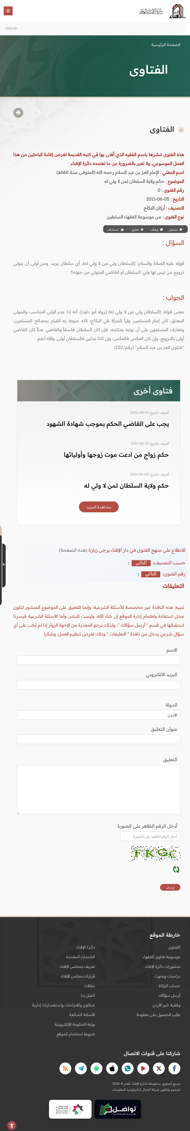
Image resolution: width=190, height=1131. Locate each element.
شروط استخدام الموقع (76, 1033)
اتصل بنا (88, 995)
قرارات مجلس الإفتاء (78, 975)
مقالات (89, 985)
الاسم (171, 650)
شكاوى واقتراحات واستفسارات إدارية (63, 1004)
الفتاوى (174, 947)
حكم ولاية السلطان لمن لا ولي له (126, 485)
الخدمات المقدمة (80, 956)
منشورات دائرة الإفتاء (162, 966)
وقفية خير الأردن (166, 1004)
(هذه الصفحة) (74, 550)
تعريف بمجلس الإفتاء (77, 966)
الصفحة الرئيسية (165, 44)
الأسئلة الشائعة (82, 1014)
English (12, 28)
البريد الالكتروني (161, 674)
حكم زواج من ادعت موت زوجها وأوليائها (116, 454)
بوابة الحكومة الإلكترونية (75, 1024)
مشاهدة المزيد (98, 506)
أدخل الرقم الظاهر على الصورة (147, 826)
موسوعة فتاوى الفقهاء (161, 956)
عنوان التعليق (164, 729)
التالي (141, 563)
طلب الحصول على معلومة (158, 1014)
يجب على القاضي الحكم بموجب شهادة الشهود (108, 423)
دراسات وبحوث (167, 975)
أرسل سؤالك (169, 995)
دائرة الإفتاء (85, 947)
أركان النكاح (154, 208)
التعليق (170, 759)
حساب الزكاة (169, 985)
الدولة (171, 705)
